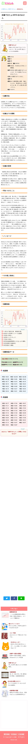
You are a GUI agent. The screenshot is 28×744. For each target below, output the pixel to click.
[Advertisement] (14, 453)
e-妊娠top (4, 9)
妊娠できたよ (12, 9)
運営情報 (7, 734)
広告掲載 (21, 734)
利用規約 (14, 734)
